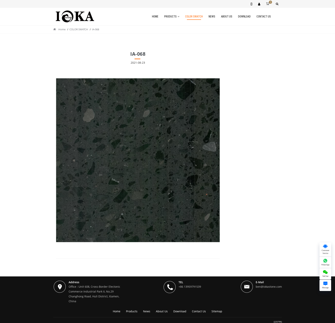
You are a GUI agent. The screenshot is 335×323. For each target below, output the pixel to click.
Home (155, 16)
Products (170, 16)
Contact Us (263, 16)
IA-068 (95, 29)
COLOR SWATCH (194, 16)
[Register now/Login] (259, 4)
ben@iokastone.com (269, 286)
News (212, 16)
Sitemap (217, 311)
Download (244, 16)
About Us (226, 16)
